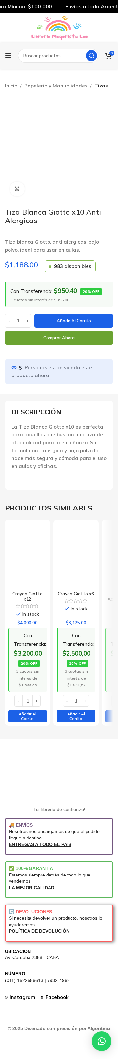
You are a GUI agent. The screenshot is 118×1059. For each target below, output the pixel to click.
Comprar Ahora (59, 337)
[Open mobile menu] (8, 55)
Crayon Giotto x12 (27, 596)
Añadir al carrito (74, 320)
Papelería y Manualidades (56, 86)
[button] (27, 716)
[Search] (91, 55)
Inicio (11, 86)
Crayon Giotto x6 (76, 593)
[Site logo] (59, 27)
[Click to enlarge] (17, 189)
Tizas (101, 86)
